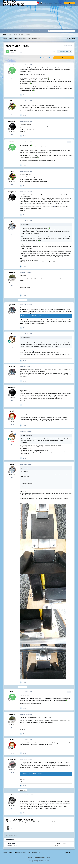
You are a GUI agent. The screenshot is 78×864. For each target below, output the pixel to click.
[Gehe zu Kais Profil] (12, 339)
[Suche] (73, 31)
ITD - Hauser (46, 860)
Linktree (33, 30)
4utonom (64, 843)
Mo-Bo (20, 52)
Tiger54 (14, 50)
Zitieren (24, 94)
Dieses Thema (66, 30)
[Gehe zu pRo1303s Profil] (12, 310)
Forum (4, 34)
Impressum (36, 859)
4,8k (13, 347)
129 (13, 772)
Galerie (15, 34)
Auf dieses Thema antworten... (21, 828)
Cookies (48, 857)
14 (12, 808)
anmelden (58, 822)
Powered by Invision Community (39, 861)
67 (12, 78)
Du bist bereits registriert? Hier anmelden (53, 3)
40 (12, 134)
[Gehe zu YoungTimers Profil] (12, 126)
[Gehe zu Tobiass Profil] (12, 106)
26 (12, 318)
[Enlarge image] (48, 78)
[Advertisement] (39, 17)
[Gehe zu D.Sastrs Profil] (12, 800)
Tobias (12, 101)
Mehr (39, 30)
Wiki (10, 34)
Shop (28, 30)
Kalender (21, 34)
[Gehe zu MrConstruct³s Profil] (12, 764)
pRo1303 (12, 305)
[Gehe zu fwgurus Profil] (12, 226)
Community (7, 30)
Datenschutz (41, 859)
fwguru (12, 221)
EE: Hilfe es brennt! (10, 843)
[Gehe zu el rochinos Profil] (12, 277)
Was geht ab (15, 30)
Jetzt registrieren (69, 3)
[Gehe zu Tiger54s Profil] (7, 51)
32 (12, 234)
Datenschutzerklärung (40, 857)
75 (12, 285)
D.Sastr (12, 795)
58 (12, 114)
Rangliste (28, 34)
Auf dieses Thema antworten (64, 57)
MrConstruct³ (12, 759)
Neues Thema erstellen (45, 57)
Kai (12, 334)
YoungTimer (12, 121)
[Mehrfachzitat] (21, 95)
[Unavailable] (43, 521)
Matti (12, 411)
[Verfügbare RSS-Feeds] (73, 853)
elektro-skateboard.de (13, 3)
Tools (21, 30)
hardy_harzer (10, 845)
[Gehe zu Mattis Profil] (12, 416)
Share (53, 51)
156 (13, 424)
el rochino (12, 272)
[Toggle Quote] (21, 224)
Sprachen (30, 857)
